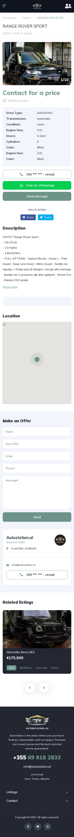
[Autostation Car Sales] (37, 6)
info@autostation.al (37, 766)
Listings (11, 792)
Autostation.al (19, 537)
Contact (12, 801)
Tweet (47, 217)
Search (26, 17)
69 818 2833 (37, 757)
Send (37, 517)
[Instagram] (47, 826)
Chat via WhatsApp (40, 185)
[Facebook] (28, 826)
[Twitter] (37, 826)
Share (30, 217)
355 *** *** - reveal (40, 174)
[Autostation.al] (60, 540)
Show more (10, 287)
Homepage (9, 17)
